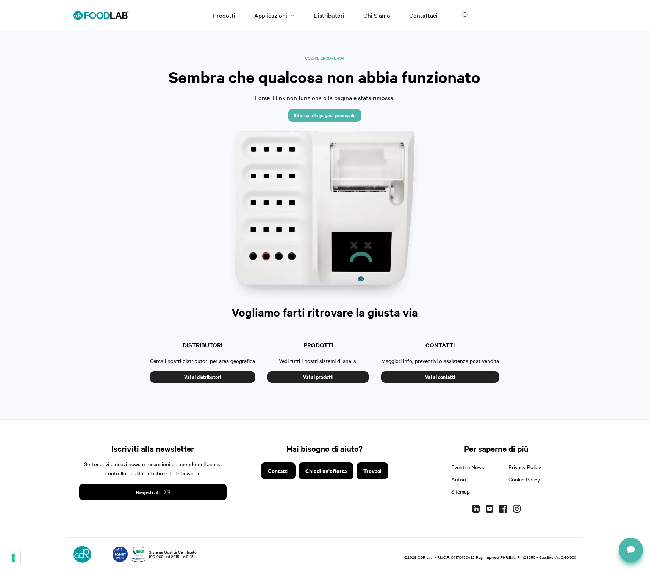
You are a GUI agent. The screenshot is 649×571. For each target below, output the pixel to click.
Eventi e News (467, 467)
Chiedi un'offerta (326, 471)
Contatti (278, 471)
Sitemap (460, 491)
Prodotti (224, 15)
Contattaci (423, 15)
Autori (458, 479)
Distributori (329, 15)
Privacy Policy (524, 467)
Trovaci (372, 471)
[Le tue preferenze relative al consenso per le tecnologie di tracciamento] (13, 557)
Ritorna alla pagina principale (325, 115)
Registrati (148, 492)
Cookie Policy (524, 479)
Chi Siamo (376, 15)
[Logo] (101, 15)
